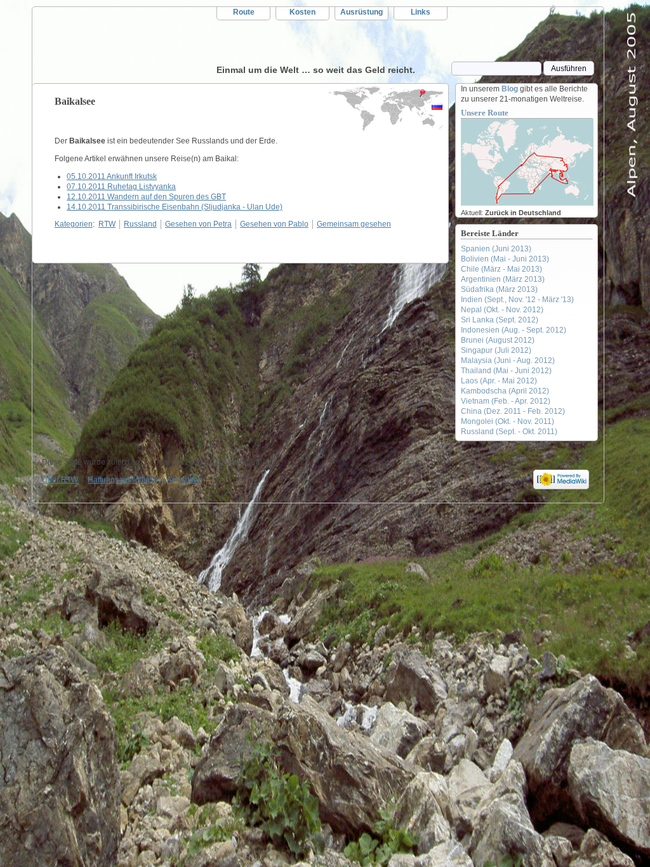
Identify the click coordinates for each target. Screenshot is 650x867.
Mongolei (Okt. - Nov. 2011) (507, 421)
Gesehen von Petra (198, 224)
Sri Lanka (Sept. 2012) (499, 319)
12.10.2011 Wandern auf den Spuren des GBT (146, 196)
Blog (509, 88)
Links (420, 12)
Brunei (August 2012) (497, 340)
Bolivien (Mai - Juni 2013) (505, 259)
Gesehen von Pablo (274, 224)
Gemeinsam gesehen (354, 224)
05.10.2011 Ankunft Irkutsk (112, 176)
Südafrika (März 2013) (499, 289)
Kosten (302, 12)
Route (244, 12)
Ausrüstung (361, 12)
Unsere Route (484, 112)
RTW (124, 45)
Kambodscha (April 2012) (505, 391)
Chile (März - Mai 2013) (501, 269)
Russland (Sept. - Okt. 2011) (509, 431)
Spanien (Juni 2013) (496, 248)
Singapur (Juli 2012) (496, 350)
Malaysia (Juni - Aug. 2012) (508, 360)
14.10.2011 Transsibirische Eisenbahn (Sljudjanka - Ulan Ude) (174, 206)
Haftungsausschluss (122, 479)
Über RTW (60, 479)
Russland (140, 224)
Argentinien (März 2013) (503, 279)
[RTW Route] (527, 203)
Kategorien (74, 224)
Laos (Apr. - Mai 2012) (499, 380)
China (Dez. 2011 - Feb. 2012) (513, 411)
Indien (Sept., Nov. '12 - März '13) (517, 299)
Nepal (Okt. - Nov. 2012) (502, 309)
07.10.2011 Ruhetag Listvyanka (121, 186)
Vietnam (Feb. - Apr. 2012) (505, 401)
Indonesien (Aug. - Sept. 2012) (513, 330)
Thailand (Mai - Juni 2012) (506, 370)
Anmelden (184, 479)
